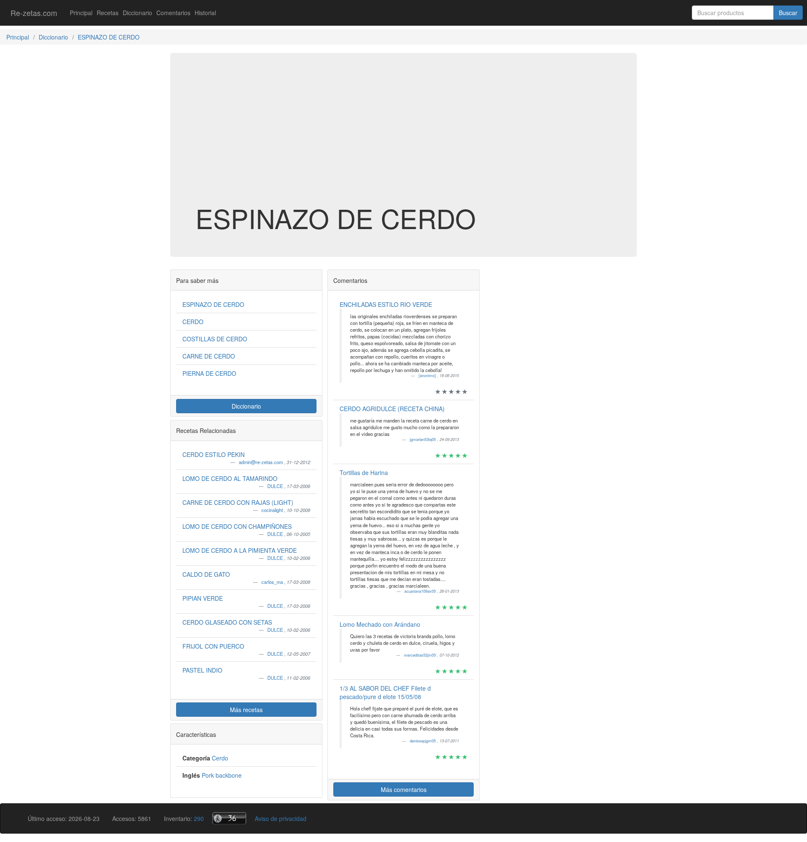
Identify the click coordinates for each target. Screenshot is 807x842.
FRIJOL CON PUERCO (213, 646)
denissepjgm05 (423, 741)
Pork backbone (222, 775)
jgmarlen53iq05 (423, 439)
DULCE (275, 486)
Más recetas (246, 709)
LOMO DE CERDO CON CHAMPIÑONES (237, 526)
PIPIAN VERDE (202, 598)
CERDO (192, 321)
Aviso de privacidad (280, 818)
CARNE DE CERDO (208, 356)
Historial (205, 12)
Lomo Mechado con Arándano (380, 624)
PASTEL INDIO (202, 670)
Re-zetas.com (34, 12)
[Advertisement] (403, 136)
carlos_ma (272, 581)
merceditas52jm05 (420, 655)
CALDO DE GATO (206, 574)
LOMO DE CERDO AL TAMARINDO (229, 478)
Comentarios (173, 12)
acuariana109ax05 (420, 591)
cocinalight (272, 510)
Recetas (108, 12)
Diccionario (137, 12)
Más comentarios (404, 789)
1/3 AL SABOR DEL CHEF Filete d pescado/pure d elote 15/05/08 (385, 692)
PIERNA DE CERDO (209, 373)
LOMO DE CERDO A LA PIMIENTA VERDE (239, 550)
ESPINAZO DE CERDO (213, 304)
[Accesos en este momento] (229, 818)
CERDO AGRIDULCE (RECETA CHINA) (392, 408)
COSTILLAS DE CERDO (214, 339)
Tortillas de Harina (364, 472)
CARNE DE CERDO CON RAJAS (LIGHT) (237, 502)
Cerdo (220, 758)
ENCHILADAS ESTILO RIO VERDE (386, 304)
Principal (81, 12)
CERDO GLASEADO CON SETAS (227, 622)
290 (199, 818)
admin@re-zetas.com (261, 462)
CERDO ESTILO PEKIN (213, 454)
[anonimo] (428, 375)
